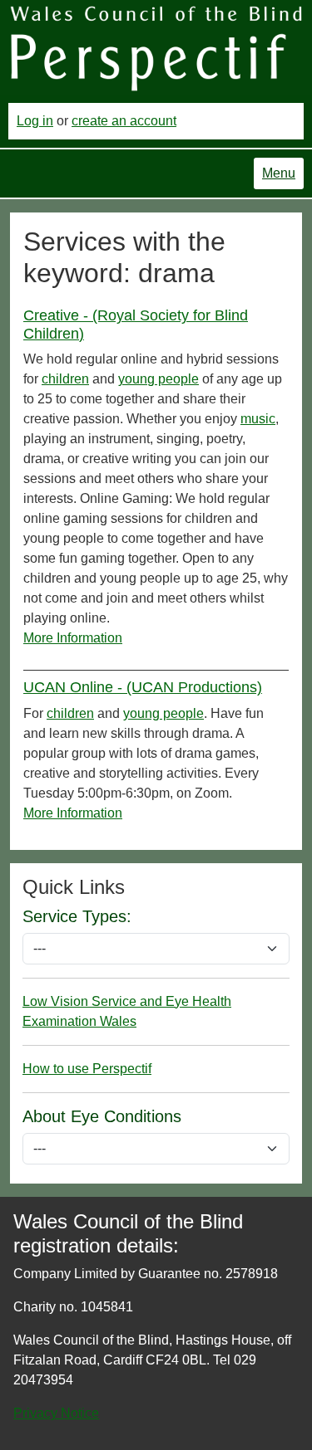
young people (158, 379)
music (257, 419)
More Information (72, 638)
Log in (35, 121)
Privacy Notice (56, 1413)
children (65, 379)
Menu (278, 173)
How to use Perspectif (86, 1069)
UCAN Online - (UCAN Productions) (142, 687)
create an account (124, 121)
